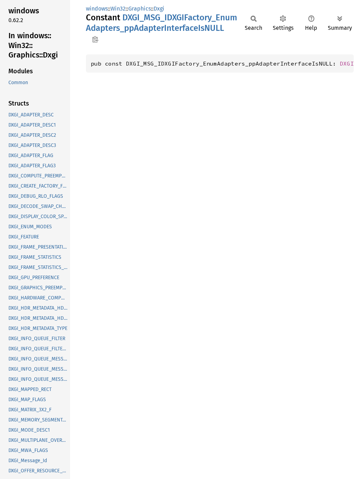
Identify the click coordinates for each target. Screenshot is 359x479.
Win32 (118, 8)
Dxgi (159, 8)
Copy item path (95, 39)
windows (97, 8)
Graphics (139, 8)
